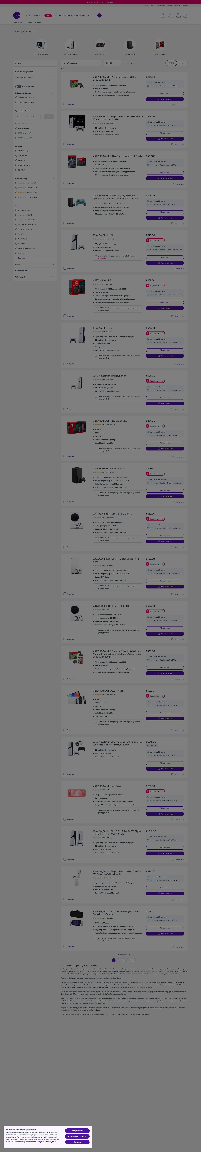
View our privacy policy (48, 1142)
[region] (48, 1137)
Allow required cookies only (77, 1136)
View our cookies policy (33, 1142)
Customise (77, 1142)
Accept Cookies (77, 1131)
